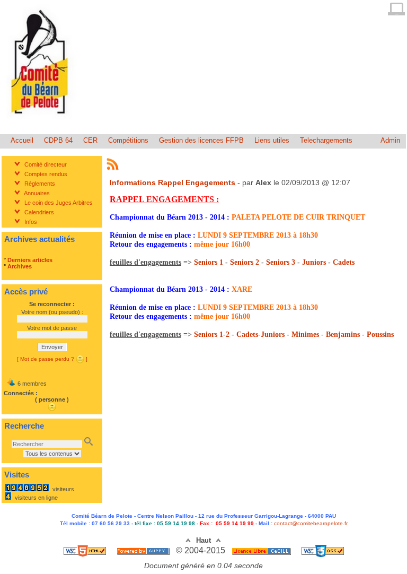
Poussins (380, 334)
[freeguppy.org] (144, 550)
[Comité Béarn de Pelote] (41, 121)
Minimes (305, 334)
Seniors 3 (280, 262)
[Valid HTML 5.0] (86, 550)
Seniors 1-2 (211, 334)
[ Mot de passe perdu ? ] (52, 359)
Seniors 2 (244, 262)
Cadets (344, 262)
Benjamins (343, 334)
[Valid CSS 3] (323, 550)
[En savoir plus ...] (262, 550)
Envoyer (52, 347)
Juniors (314, 262)
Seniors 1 (208, 262)
